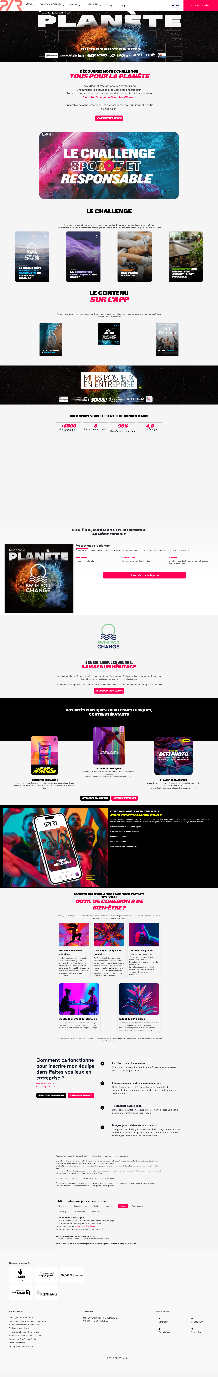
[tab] (63, 1206)
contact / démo (200, 5)
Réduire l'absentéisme (19, 1328)
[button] (29, 5)
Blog (109, 5)
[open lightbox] (109, 165)
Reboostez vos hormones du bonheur (26, 1335)
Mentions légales (17, 1343)
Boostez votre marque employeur (24, 1324)
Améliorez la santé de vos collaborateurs (27, 1321)
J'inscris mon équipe (109, 118)
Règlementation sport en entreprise (25, 1332)
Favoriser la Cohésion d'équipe (23, 1339)
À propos (123, 5)
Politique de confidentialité (21, 1346)
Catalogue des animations (21, 1317)
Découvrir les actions (109, 691)
